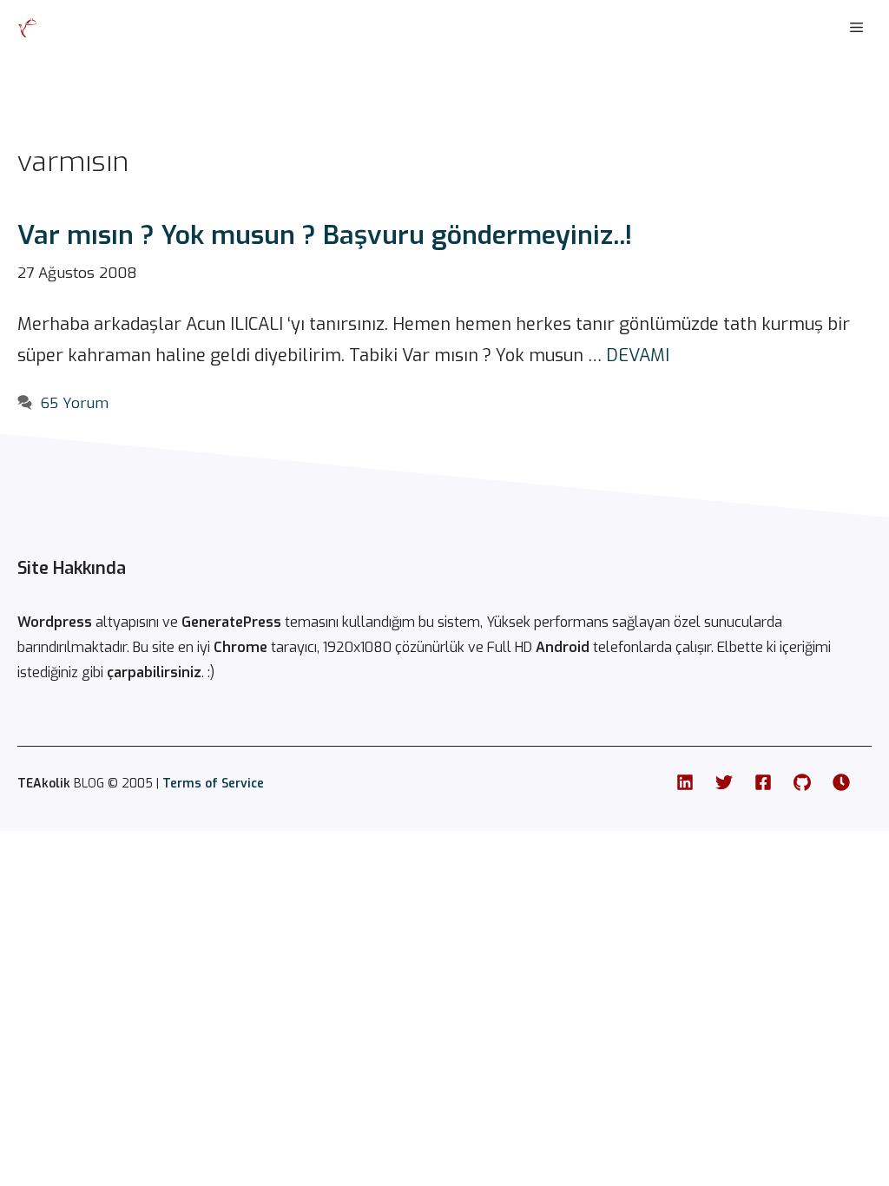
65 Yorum (75, 403)
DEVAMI (637, 355)
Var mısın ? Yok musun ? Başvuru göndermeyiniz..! (324, 235)
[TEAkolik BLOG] (27, 28)
